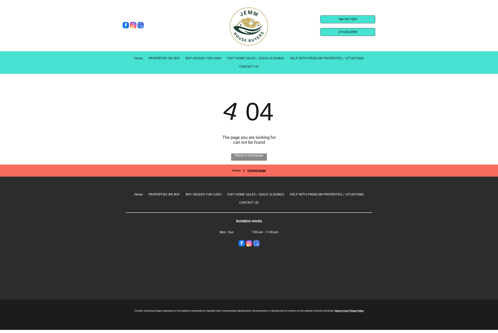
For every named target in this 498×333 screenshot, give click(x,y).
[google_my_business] (140, 25)
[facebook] (126, 25)
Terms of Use (341, 310)
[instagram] (133, 25)
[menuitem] (138, 58)
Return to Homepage (249, 155)
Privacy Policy (356, 310)
